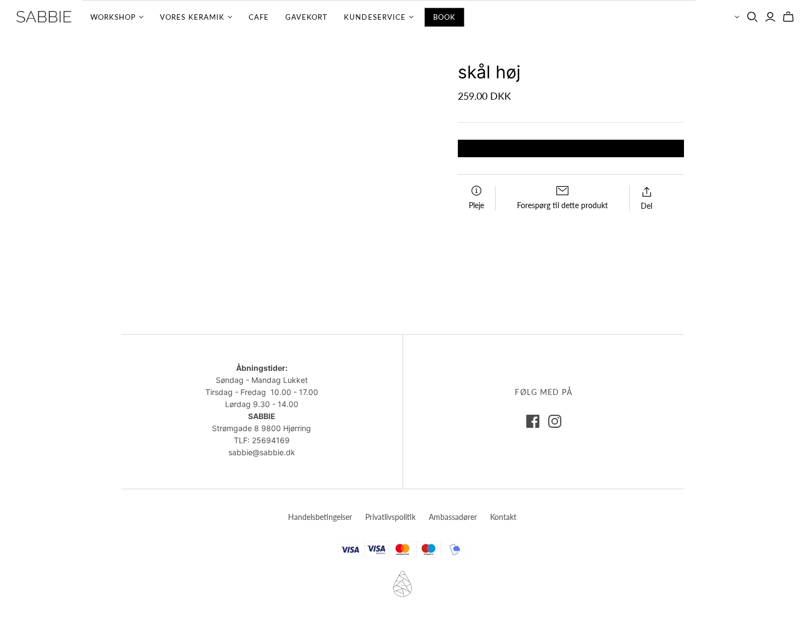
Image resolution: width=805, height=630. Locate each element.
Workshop (113, 17)
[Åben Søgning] (752, 17)
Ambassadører (453, 517)
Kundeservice (374, 17)
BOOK (444, 17)
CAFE (259, 17)
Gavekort (306, 17)
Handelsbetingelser (320, 517)
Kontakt (503, 517)
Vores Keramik (192, 17)
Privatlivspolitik (390, 517)
